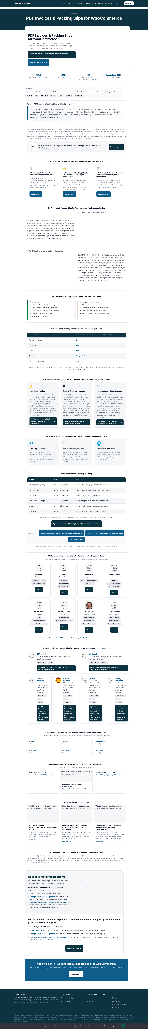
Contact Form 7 (89, 583)
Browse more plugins (38, 62)
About (70, 3)
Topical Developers (22, 3)
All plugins (90, 1001)
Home (63, 3)
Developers (97, 3)
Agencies (108, 3)
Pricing (36, 95)
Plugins (87, 3)
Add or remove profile (119, 1004)
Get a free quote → (79, 369)
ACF (82, 580)
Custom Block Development (39, 624)
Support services (112, 92)
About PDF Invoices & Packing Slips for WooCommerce (51, 92)
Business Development (39, 583)
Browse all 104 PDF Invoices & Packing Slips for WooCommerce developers (76, 638)
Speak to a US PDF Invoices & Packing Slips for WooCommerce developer (52, 668)
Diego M (64, 574)
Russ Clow (89, 574)
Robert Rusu (89, 612)
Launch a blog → (70, 194)
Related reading (79, 95)
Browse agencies (66, 1001)
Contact (118, 3)
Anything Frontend (64, 586)
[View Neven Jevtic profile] (39, 605)
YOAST (104, 662)
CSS (71, 620)
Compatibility (101, 92)
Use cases (71, 92)
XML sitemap (116, 1007)
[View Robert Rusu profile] (89, 605)
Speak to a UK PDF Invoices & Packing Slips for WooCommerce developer (105, 668)
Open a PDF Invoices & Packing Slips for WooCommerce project (76, 524)
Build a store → (35, 194)
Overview (30, 92)
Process (29, 95)
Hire (38, 589)
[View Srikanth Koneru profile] (64, 605)
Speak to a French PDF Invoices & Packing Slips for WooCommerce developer (43, 713)
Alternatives (68, 95)
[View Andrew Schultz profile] (114, 568)
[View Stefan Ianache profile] (114, 605)
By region (53, 95)
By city (60, 95)
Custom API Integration (114, 583)
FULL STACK (41, 662)
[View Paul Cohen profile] (39, 568)
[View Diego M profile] (64, 568)
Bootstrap (114, 580)
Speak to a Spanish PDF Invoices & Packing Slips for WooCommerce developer (69, 713)
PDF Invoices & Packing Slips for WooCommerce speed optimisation (43, 421)
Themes (79, 3)
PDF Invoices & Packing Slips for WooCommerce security (77, 422)
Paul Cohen (39, 574)
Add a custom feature (76, 539)
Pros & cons (91, 92)
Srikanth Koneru (64, 612)
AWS (44, 580)
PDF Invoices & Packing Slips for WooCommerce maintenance (110, 422)
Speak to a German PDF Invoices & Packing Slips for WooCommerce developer (95, 713)
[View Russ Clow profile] (89, 568)
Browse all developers (68, 998)
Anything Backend (64, 583)
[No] (145, 1026)
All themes (90, 998)
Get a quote (129, 3)
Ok (123, 1026)
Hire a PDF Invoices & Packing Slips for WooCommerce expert (52, 55)
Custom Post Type (114, 586)
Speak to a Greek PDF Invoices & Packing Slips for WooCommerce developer (121, 713)
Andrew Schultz (114, 574)
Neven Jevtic (39, 612)
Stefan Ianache (114, 612)
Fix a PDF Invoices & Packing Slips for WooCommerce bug (105, 533)
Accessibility (35, 580)
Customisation (81, 92)
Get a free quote (116, 147)
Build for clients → (103, 194)
